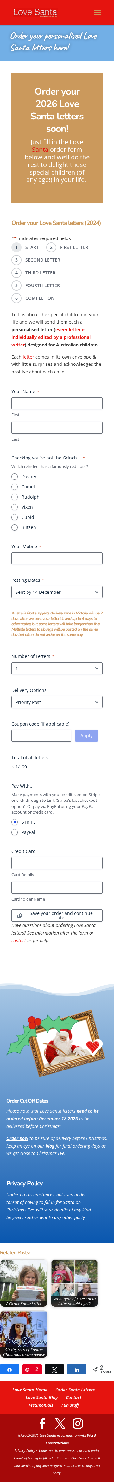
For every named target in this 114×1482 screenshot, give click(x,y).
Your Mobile (26, 546)
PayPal (28, 832)
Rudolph (31, 497)
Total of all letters (29, 757)
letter (28, 357)
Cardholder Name (28, 899)
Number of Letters (32, 656)
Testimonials (40, 1405)
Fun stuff (70, 1405)
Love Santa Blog (42, 1397)
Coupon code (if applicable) (40, 724)
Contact (73, 1397)
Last (15, 439)
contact (18, 940)
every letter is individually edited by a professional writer (51, 337)
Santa (40, 149)
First (15, 415)
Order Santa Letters (75, 1390)
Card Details (22, 874)
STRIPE (29, 822)
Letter (80, 247)
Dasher (29, 476)
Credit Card (23, 851)
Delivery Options (29, 690)
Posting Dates (27, 580)
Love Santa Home (29, 1390)
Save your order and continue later (61, 915)
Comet (28, 487)
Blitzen (29, 527)
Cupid (28, 517)
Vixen (27, 507)
